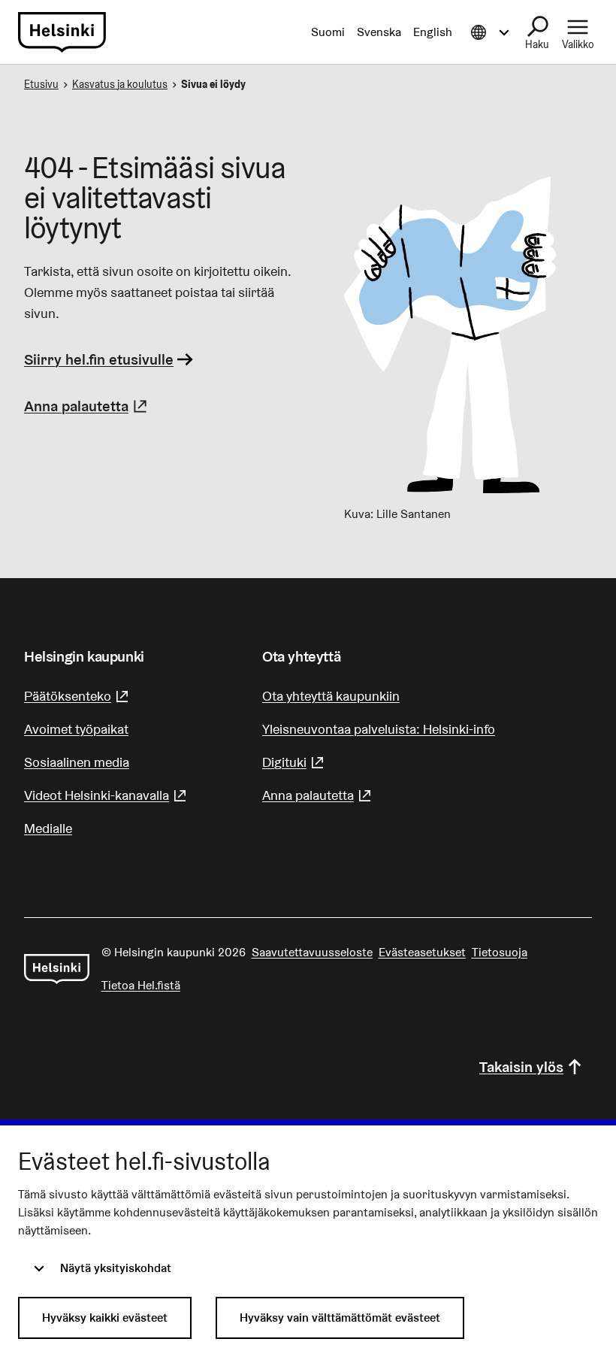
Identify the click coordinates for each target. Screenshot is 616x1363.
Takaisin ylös (521, 1067)
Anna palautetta (87, 406)
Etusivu (41, 84)
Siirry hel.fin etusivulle (99, 359)
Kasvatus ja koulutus (120, 84)
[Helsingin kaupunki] (56, 969)
